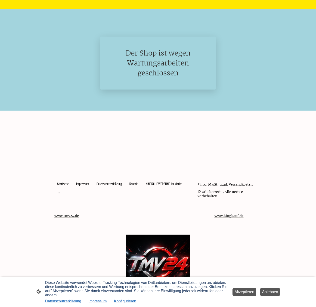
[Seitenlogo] (158, 267)
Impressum (98, 301)
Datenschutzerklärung (63, 301)
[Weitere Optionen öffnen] (58, 193)
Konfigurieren (125, 301)
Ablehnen (270, 292)
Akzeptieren (244, 292)
